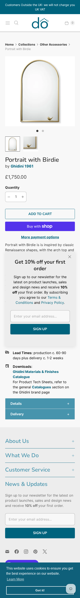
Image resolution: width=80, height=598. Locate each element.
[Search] (16, 23)
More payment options (40, 237)
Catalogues (41, 387)
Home (9, 44)
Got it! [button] (40, 590)
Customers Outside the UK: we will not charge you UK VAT (40, 7)
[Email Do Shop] (10, 551)
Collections (26, 44)
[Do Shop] (40, 23)
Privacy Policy (52, 302)
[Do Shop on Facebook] (19, 551)
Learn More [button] (15, 579)
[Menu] (7, 23)
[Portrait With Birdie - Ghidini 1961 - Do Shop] (40, 91)
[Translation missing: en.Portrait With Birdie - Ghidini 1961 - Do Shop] (12, 144)
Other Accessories (53, 44)
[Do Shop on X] (47, 551)
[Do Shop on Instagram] (28, 551)
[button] (40, 403)
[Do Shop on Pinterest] (38, 551)
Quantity (12, 187)
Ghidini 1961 (22, 166)
